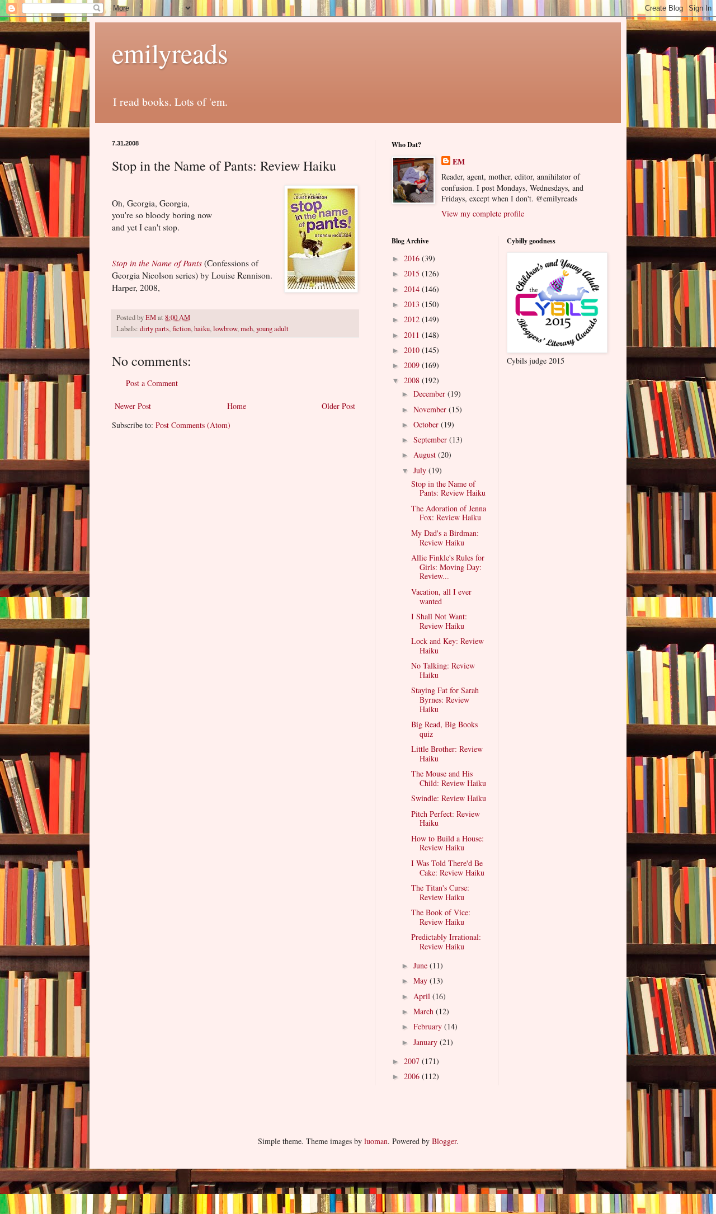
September (431, 439)
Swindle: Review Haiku (448, 798)
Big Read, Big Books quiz (444, 729)
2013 (413, 304)
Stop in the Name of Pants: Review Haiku (448, 488)
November (431, 409)
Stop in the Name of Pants (157, 263)
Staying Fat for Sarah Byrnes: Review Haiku (445, 699)
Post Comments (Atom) (193, 425)
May (421, 980)
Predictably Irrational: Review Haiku (446, 941)
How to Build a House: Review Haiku (447, 843)
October (427, 424)
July (420, 470)
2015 (413, 273)
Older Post (338, 406)
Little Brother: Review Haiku (447, 754)
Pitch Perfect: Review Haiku (445, 818)
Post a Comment (152, 383)
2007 (413, 1061)
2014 (413, 289)
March (424, 1011)
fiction (181, 328)
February (428, 1026)
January (426, 1042)
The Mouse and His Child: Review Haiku (448, 778)
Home (236, 406)
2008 (413, 380)
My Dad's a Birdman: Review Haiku (445, 538)
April (422, 996)
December (430, 393)
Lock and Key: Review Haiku (447, 646)
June (421, 965)
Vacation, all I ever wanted (441, 596)
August (425, 454)
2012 (413, 319)
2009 (413, 365)
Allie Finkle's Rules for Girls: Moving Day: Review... (447, 567)
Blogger (444, 1141)
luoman (376, 1141)
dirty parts (154, 328)
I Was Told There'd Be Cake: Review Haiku (447, 868)
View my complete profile (482, 213)
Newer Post (133, 406)
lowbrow (225, 328)
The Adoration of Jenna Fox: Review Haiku (448, 513)
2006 (413, 1076)
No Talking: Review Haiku (443, 670)
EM (459, 161)
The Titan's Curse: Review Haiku (440, 892)
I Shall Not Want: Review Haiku (439, 621)
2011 (413, 335)
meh (247, 328)
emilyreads (170, 52)
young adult (272, 328)
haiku (202, 328)
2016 (413, 258)
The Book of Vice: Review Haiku (440, 917)
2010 (413, 350)
